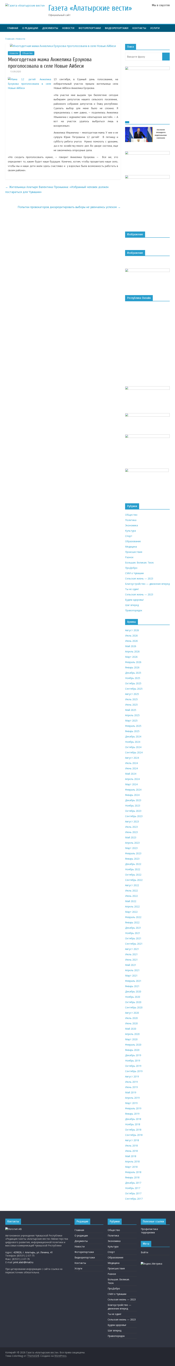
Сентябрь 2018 (134, 1135)
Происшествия (133, 552)
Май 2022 (130, 901)
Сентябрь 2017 (134, 1198)
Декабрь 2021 (133, 927)
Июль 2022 (131, 890)
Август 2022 (132, 885)
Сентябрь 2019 (134, 1071)
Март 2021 (131, 975)
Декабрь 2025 (133, 672)
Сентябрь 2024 (134, 752)
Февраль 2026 (133, 662)
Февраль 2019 (133, 1108)
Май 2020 (130, 1028)
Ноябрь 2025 (132, 678)
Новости (68, 28)
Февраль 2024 (133, 789)
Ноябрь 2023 (132, 805)
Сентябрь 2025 (134, 688)
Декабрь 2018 (133, 1119)
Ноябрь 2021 (132, 933)
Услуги (155, 28)
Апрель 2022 (132, 906)
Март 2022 (131, 911)
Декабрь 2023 (133, 800)
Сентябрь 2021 (134, 943)
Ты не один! (132, 589)
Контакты (139, 28)
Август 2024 (132, 757)
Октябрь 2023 (133, 810)
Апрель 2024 (132, 779)
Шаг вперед (132, 605)
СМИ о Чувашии (134, 573)
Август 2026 (132, 630)
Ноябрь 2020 (132, 996)
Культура (130, 530)
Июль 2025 (131, 699)
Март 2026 (131, 656)
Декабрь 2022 (133, 864)
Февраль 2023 (133, 853)
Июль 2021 (131, 954)
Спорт (128, 536)
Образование (133, 541)
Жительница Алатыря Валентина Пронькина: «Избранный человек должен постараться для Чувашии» (57, 189)
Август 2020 (132, 1012)
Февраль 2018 (133, 1172)
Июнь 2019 (131, 1087)
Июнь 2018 (131, 1150)
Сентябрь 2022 (134, 880)
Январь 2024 (132, 795)
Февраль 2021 (133, 980)
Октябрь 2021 (133, 938)
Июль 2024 (131, 763)
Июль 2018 (131, 1145)
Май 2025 (130, 710)
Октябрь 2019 (133, 1065)
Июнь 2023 (131, 832)
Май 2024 (130, 773)
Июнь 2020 (131, 1023)
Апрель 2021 (132, 970)
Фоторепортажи (89, 28)
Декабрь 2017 (133, 1182)
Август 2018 (132, 1140)
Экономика (131, 525)
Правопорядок (133, 610)
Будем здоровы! (134, 599)
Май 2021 (130, 965)
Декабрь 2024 (133, 736)
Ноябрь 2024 (132, 741)
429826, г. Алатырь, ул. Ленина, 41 (33, 1252)
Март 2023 (131, 848)
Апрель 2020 (132, 1034)
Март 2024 (131, 784)
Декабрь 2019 (133, 1055)
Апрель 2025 (132, 715)
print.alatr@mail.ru (23, 1262)
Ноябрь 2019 (132, 1060)
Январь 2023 (132, 858)
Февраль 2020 (133, 1044)
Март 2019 (131, 1103)
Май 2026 (130, 646)
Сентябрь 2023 (134, 816)
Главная (12, 28)
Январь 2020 (132, 1050)
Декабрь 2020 (133, 991)
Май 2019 (130, 1092)
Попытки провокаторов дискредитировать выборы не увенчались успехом (69, 207)
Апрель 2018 (132, 1161)
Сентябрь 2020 (134, 1007)
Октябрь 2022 (133, 874)
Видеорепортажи (116, 28)
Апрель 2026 (132, 651)
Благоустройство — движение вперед (147, 583)
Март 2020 (131, 1039)
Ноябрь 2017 (132, 1188)
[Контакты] (13, 1229)
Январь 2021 (132, 986)
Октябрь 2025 (133, 683)
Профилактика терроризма (149, 1230)
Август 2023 (132, 821)
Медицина (131, 546)
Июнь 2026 (131, 640)
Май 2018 (130, 1156)
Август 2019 (132, 1076)
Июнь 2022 (131, 895)
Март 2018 (131, 1166)
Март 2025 (131, 720)
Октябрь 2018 (133, 1129)
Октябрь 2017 (133, 1193)
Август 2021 (132, 949)
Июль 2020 (131, 1018)
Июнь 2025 (131, 704)
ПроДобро (131, 567)
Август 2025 (132, 694)
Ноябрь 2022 (132, 869)
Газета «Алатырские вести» (90, 8)
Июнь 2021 (131, 959)
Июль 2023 (131, 826)
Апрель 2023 (132, 842)
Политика (130, 520)
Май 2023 (130, 837)
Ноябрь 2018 (132, 1124)
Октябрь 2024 (133, 747)
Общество (27, 53)
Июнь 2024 (131, 768)
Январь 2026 (132, 667)
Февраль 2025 (133, 725)
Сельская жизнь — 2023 (139, 578)
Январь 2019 (132, 1113)
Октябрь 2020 (133, 1002)
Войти (144, 1252)
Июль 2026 (131, 635)
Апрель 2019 (132, 1097)
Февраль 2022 (133, 917)
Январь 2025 (132, 731)
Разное (129, 557)
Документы (50, 28)
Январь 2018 (132, 1177)
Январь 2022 (132, 922)
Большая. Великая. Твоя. (139, 562)
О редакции (30, 28)
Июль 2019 (131, 1081)
